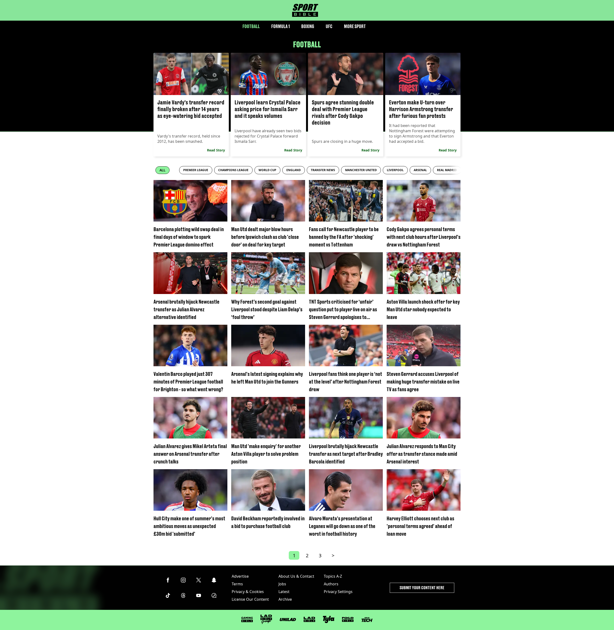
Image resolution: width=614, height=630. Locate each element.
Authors (331, 584)
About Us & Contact (296, 576)
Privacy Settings (338, 591)
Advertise (240, 576)
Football (251, 26)
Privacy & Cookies (248, 591)
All (162, 170)
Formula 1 (280, 26)
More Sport (355, 26)
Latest (283, 591)
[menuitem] (195, 170)
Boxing (307, 26)
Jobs (282, 584)
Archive (285, 599)
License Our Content (250, 599)
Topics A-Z (333, 576)
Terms (237, 584)
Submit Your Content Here (422, 587)
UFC (329, 26)
